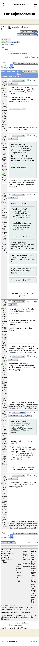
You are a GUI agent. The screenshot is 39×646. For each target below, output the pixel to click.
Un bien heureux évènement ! (18, 54)
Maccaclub (19, 4)
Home (3, 48)
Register (33, 35)
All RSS (12, 543)
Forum (5, 50)
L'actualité (9, 52)
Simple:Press (23, 623)
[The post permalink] (18, 80)
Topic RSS (33, 72)
